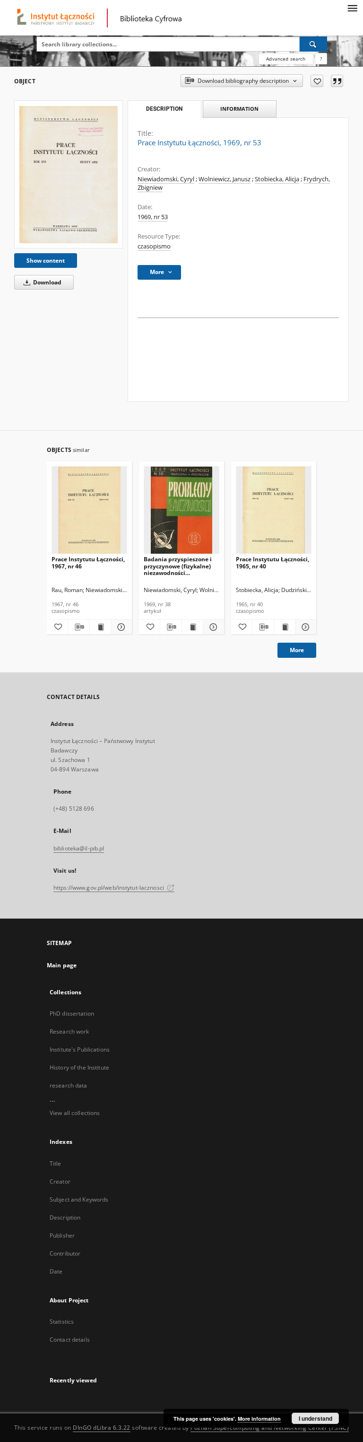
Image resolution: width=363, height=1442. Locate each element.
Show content (45, 261)
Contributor (65, 1253)
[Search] (313, 44)
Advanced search (285, 58)
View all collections (75, 1113)
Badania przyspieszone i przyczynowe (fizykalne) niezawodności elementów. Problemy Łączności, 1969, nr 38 (178, 565)
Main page (62, 965)
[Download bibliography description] (78, 627)
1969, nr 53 (153, 217)
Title (55, 1163)
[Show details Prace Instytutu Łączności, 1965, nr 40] (304, 627)
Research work (69, 1031)
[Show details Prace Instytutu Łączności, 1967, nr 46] (120, 627)
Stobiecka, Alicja (277, 179)
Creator (60, 1181)
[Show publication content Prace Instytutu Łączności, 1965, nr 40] (284, 627)
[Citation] (337, 81)
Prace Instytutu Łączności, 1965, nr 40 (272, 562)
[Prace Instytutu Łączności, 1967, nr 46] (89, 510)
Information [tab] (239, 108)
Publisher (62, 1235)
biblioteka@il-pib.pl (78, 848)
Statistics (62, 1322)
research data (68, 1085)
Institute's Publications (80, 1049)
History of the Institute (79, 1067)
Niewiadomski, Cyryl (166, 179)
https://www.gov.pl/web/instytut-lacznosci (109, 888)
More (297, 650)
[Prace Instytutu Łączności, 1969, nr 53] (68, 174)
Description (65, 1217)
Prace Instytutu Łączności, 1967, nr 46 (88, 562)
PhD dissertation (72, 1013)
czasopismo (154, 246)
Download (46, 282)
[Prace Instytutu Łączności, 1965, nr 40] (273, 510)
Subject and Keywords (79, 1199)
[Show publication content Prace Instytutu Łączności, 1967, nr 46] (100, 627)
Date (56, 1271)
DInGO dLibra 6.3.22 (101, 1428)
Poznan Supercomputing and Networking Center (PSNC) (269, 1428)
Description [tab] (164, 109)
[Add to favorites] (317, 81)
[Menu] (352, 7)
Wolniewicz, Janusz (225, 179)
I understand (315, 1418)
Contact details (70, 1340)
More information (259, 1418)
